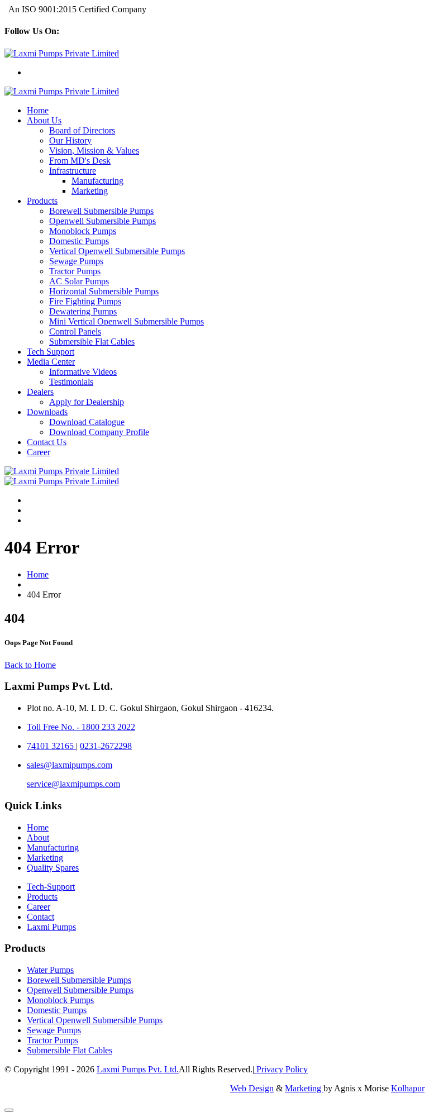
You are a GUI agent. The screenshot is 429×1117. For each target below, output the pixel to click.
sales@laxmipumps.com (69, 765)
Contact (40, 917)
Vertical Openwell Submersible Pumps (117, 251)
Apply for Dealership (86, 402)
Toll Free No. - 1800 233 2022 (81, 727)
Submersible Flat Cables (92, 341)
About (38, 837)
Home (38, 110)
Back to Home (30, 665)
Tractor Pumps (75, 271)
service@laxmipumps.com (73, 784)
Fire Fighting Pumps (85, 301)
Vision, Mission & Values (94, 150)
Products (42, 201)
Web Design (252, 1088)
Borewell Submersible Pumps (101, 211)
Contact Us (46, 442)
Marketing (90, 190)
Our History (70, 140)
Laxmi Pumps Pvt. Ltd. (138, 1069)
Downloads (47, 412)
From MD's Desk (80, 160)
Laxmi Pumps (51, 927)
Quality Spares (53, 867)
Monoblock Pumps (82, 231)
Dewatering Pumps (83, 311)
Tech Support (50, 351)
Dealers (40, 392)
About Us (44, 120)
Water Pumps (50, 970)
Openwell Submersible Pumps (102, 221)
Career (38, 452)
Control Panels (75, 331)
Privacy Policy (281, 1069)
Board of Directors (82, 130)
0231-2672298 (106, 746)
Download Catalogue (87, 422)
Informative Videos (83, 371)
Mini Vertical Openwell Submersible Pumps (126, 321)
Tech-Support (51, 886)
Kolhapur (408, 1088)
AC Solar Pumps (79, 281)
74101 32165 (51, 746)
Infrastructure (72, 170)
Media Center (51, 361)
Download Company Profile (99, 432)
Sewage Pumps (76, 261)
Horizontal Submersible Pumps (104, 291)
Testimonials (71, 381)
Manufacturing (97, 180)
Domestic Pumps (79, 241)
